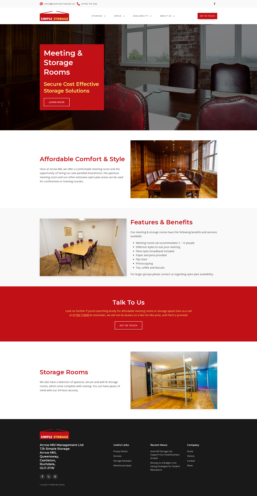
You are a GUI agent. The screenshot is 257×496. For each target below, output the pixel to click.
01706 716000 (81, 315)
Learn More (57, 102)
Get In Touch (207, 16)
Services (117, 456)
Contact (191, 460)
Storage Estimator (122, 460)
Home (190, 451)
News (190, 465)
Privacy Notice (120, 451)
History (190, 456)
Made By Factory (57, 484)
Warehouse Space (122, 465)
